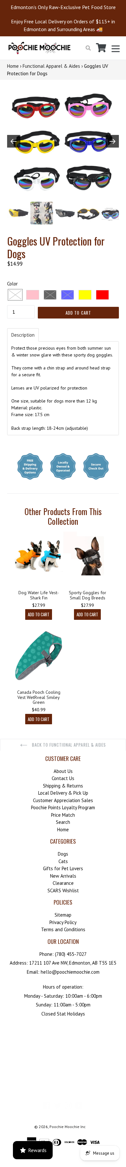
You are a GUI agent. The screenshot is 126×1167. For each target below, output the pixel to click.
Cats (63, 861)
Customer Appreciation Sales (63, 800)
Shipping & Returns (63, 786)
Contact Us (63, 778)
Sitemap (63, 915)
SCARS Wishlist (63, 890)
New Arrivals (63, 876)
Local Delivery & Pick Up (63, 793)
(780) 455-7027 (71, 954)
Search (63, 822)
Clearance (63, 883)
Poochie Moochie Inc (67, 1126)
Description (23, 334)
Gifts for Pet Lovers (63, 868)
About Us (63, 771)
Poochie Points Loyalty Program (63, 807)
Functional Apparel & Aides (51, 66)
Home (13, 66)
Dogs (63, 854)
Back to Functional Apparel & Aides (68, 744)
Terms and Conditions (63, 929)
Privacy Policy (63, 922)
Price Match (63, 815)
